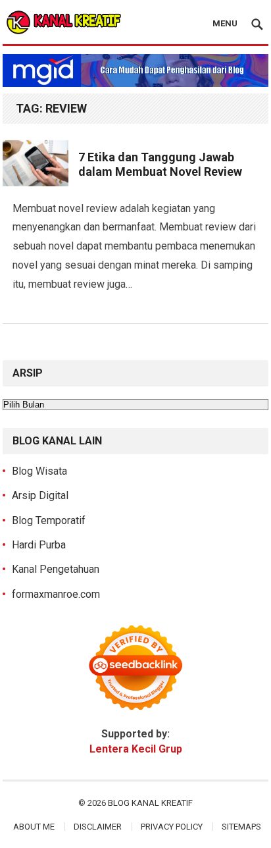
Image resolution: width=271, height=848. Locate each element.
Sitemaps (241, 827)
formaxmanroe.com (56, 594)
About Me (34, 827)
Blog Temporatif (49, 520)
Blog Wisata (39, 471)
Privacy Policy (172, 827)
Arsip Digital (40, 495)
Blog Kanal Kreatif (150, 803)
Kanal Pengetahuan (55, 569)
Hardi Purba (39, 545)
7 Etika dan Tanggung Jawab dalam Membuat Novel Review (160, 164)
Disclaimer (98, 827)
